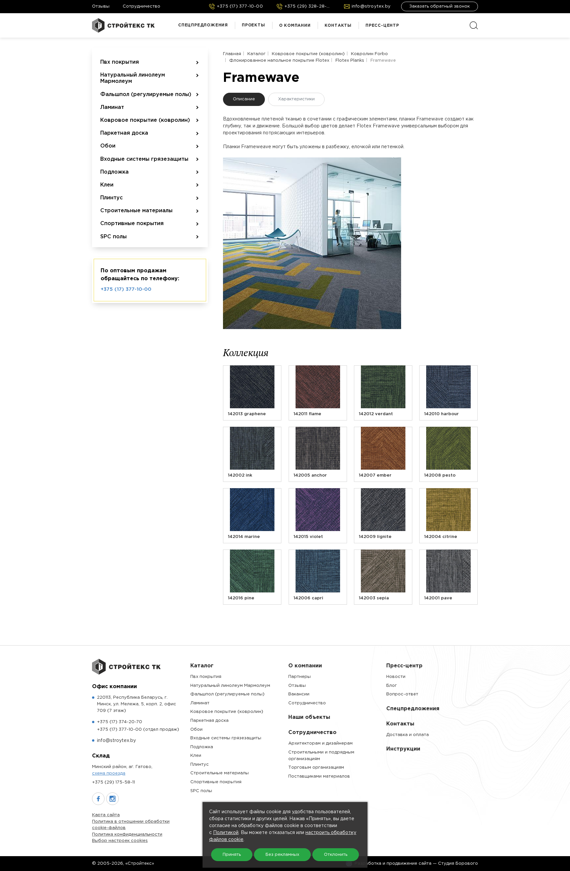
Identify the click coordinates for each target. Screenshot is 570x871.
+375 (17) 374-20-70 (119, 722)
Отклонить (335, 854)
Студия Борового (458, 863)
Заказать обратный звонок (439, 6)
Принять (232, 854)
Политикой (225, 833)
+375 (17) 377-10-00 (126, 289)
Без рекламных (282, 854)
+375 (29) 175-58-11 (113, 782)
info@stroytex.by (116, 741)
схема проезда (108, 773)
